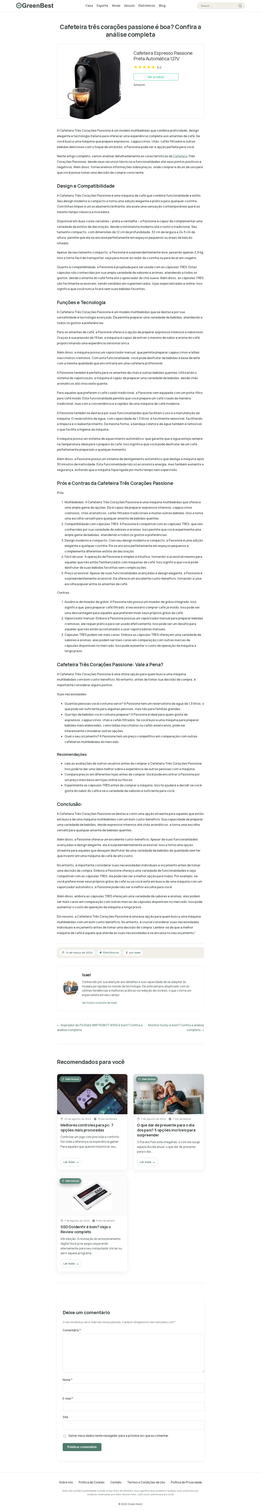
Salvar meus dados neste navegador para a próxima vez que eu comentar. (118, 1436)
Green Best (135, 1504)
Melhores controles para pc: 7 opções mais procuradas (87, 1127)
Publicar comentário (82, 1447)
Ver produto (156, 77)
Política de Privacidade (186, 1482)
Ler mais (69, 1162)
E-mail (68, 1399)
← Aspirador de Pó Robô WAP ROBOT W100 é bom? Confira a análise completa (99, 1027)
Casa (89, 5)
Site (65, 1417)
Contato (116, 1482)
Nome (67, 1380)
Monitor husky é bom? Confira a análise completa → (176, 1027)
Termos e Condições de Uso (146, 1482)
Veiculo (129, 5)
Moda (116, 5)
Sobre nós (66, 1482)
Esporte (102, 5)
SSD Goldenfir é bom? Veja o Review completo (86, 1229)
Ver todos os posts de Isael (99, 1002)
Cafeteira (180, 156)
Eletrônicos (147, 5)
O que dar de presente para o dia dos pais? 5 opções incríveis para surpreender (166, 1130)
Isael (137, 952)
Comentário (72, 1330)
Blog (162, 5)
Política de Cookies (92, 1482)
